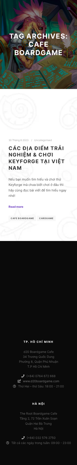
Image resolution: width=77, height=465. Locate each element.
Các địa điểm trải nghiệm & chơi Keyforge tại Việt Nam (37, 158)
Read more (16, 206)
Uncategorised (43, 140)
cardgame (46, 218)
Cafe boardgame (22, 218)
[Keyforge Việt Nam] (9, 8)
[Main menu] (69, 8)
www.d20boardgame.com (41, 381)
